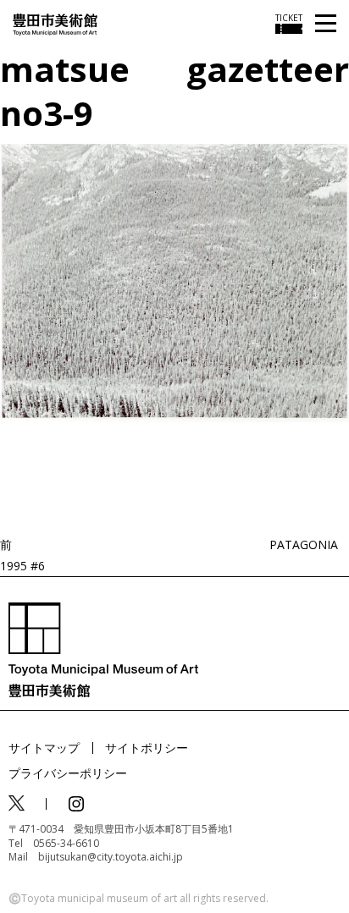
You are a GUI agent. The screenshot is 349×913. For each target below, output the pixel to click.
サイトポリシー (146, 748)
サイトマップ (44, 748)
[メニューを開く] (325, 24)
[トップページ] (55, 23)
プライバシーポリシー (67, 773)
